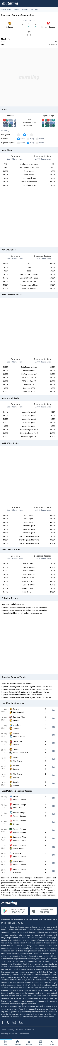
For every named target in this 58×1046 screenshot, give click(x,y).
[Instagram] (16, 1022)
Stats (5, 1044)
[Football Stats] (10, 3)
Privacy (11, 1030)
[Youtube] (22, 1022)
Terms (3, 1030)
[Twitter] (10, 1022)
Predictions (17, 1044)
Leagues (29, 1044)
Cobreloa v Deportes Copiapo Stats (25, 9)
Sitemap (19, 1030)
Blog (40, 1044)
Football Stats (6, 9)
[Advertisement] (29, 77)
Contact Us (29, 1030)
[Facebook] (4, 1022)
